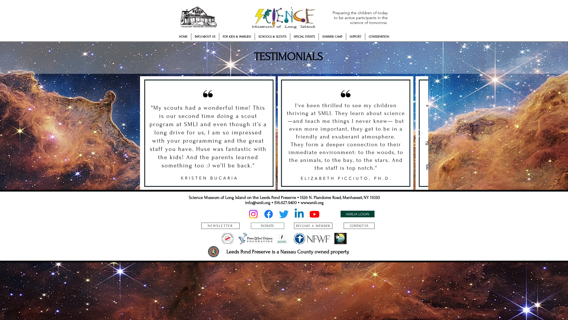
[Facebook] (268, 214)
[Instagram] (253, 214)
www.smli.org (312, 202)
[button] (205, 36)
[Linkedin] (299, 214)
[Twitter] (284, 214)
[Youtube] (314, 214)
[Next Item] (420, 133)
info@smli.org (257, 202)
